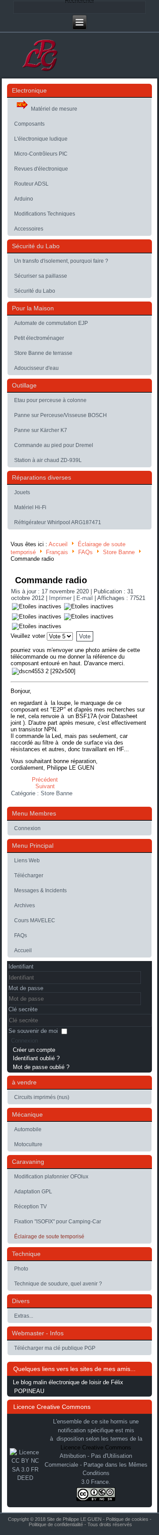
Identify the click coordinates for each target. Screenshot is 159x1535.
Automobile (28, 1129)
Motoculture (28, 1144)
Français (57, 552)
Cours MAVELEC (34, 920)
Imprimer (61, 598)
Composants (29, 124)
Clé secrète (23, 1009)
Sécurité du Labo (34, 291)
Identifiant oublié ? (36, 1058)
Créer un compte (34, 1050)
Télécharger (28, 875)
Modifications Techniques (44, 214)
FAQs (85, 552)
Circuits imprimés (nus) (41, 1097)
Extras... (23, 1316)
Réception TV (30, 1206)
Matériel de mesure (54, 109)
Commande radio (51, 580)
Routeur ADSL (31, 184)
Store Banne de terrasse (43, 353)
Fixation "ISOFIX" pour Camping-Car (57, 1221)
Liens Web (27, 860)
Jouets (22, 492)
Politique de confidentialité (56, 1524)
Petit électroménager (39, 338)
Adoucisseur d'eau (36, 368)
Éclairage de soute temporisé (49, 1236)
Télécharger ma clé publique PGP (54, 1348)
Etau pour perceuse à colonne (50, 400)
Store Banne (119, 552)
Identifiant (21, 966)
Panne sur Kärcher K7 (40, 430)
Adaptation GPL (33, 1192)
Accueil (58, 544)
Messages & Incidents (40, 890)
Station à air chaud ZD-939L (48, 460)
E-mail (85, 598)
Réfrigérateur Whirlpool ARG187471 (57, 522)
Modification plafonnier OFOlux (51, 1177)
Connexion (27, 828)
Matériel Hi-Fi (30, 507)
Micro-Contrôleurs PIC (41, 154)
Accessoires (28, 229)
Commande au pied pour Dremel (53, 445)
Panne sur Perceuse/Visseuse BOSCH (60, 415)
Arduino (23, 199)
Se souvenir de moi (33, 1031)
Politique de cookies (127, 1519)
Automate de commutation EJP (51, 323)
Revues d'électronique (41, 169)
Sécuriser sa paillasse (40, 276)
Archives (24, 905)
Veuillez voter (28, 636)
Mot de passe (25, 988)
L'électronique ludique (41, 139)
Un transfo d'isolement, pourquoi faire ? (61, 261)
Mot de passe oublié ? (41, 1067)
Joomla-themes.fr (92, 1529)
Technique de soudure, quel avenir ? (58, 1284)
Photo (21, 1269)
